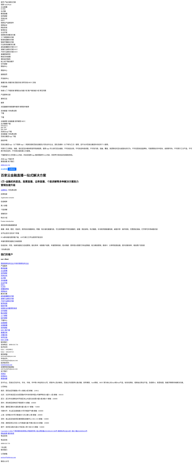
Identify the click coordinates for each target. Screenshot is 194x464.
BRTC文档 (4, 340)
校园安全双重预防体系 (9, 308)
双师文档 (4, 337)
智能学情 (4, 306)
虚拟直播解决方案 (7, 296)
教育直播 (4, 268)
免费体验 (12, 169)
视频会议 (4, 291)
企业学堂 (4, 283)
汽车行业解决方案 (7, 301)
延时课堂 (4, 318)
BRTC (3, 285)
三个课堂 (4, 315)
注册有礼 (4, 190)
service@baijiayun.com (8, 457)
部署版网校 (5, 289)
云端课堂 (4, 323)
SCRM (3, 286)
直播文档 (4, 332)
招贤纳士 (4, 376)
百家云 (3, 374)
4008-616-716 (5, 165)
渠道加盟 (4, 378)
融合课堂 (4, 313)
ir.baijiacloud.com (6, 365)
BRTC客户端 (5, 330)
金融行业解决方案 (7, 298)
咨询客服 (4, 111)
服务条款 (11, 433)
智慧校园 (4, 303)
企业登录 (4, 169)
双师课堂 (4, 273)
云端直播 (4, 325)
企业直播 (4, 271)
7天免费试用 (12, 111)
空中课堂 (4, 311)
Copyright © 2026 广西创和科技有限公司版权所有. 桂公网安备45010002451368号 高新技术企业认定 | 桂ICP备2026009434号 (44, 431)
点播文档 (4, 335)
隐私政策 (4, 433)
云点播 (3, 278)
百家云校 (4, 275)
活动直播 (4, 280)
